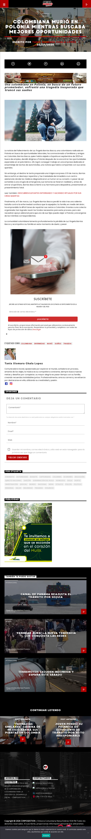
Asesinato (9, 477)
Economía (68, 477)
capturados (45, 477)
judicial (23, 484)
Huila (69, 480)
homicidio (60, 480)
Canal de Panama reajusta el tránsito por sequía (46, 596)
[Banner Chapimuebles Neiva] (45, 78)
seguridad (28, 488)
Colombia (57, 477)
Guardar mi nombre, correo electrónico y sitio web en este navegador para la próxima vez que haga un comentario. (48, 449)
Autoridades (22, 477)
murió (49, 344)
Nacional (42, 484)
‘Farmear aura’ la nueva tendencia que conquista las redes (46, 634)
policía (68, 484)
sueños (58, 344)
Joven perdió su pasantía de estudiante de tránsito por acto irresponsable (68, 729)
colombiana (26, 344)
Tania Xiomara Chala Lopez (54, 42)
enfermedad (39, 344)
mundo (33, 484)
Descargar (36, 329)
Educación (79, 477)
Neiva (51, 484)
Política (77, 484)
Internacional (11, 582)
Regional (9, 488)
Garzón (27, 480)
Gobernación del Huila (43, 480)
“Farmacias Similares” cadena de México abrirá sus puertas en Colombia (23, 728)
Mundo (45, 16)
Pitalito (59, 484)
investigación (11, 484)
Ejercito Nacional (13, 480)
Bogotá (33, 477)
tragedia (67, 344)
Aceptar (46, 835)
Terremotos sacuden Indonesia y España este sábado (46, 673)
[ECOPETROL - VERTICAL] (45, 532)
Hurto (77, 480)
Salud (18, 488)
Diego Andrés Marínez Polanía (18, 610)
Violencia (49, 488)
